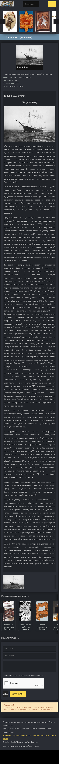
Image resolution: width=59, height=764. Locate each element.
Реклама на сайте (41, 735)
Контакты (7, 735)
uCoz (37, 746)
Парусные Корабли (22, 77)
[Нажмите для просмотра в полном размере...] (29, 141)
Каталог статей (35, 74)
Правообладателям (22, 735)
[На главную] (7, 4)
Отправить (17, 694)
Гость (14, 80)
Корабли (48, 74)
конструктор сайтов (23, 746)
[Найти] (36, 4)
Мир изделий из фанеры (16, 74)
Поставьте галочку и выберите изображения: (23, 675)
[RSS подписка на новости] (3, 74)
